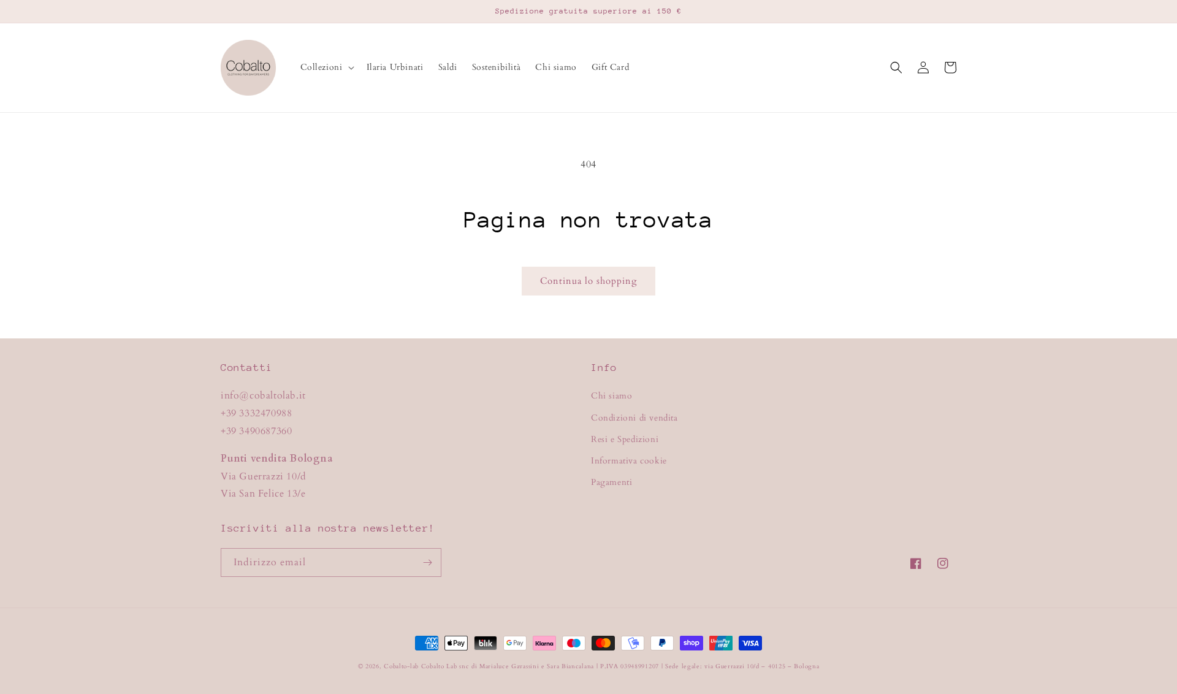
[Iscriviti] (427, 562)
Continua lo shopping (588, 281)
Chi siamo (611, 396)
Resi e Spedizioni (624, 439)
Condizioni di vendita (634, 418)
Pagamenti (611, 482)
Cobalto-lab (401, 666)
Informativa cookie (629, 461)
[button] (326, 67)
